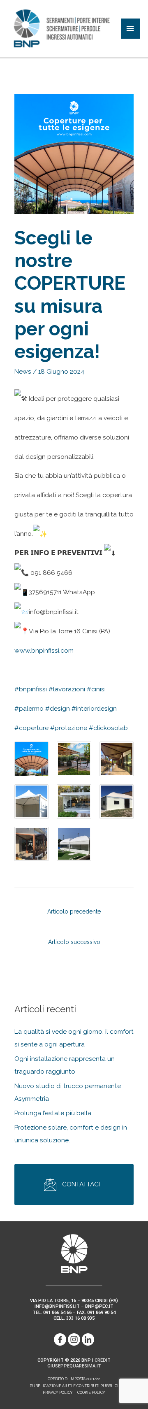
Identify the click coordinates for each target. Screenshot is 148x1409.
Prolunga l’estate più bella (52, 1113)
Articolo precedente (74, 910)
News (22, 371)
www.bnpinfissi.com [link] (44, 650)
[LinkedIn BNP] (88, 1339)
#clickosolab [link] (108, 728)
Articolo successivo (74, 941)
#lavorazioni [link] (67, 689)
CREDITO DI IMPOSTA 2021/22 (74, 1379)
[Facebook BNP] (60, 1339)
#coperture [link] (31, 728)
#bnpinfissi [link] (30, 689)
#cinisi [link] (96, 689)
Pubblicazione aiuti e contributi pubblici (74, 1386)
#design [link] (57, 708)
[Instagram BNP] (74, 1339)
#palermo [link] (29, 708)
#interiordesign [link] (94, 708)
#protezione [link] (68, 728)
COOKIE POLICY (91, 1392)
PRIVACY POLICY (58, 1392)
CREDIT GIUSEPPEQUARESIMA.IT (79, 1363)
